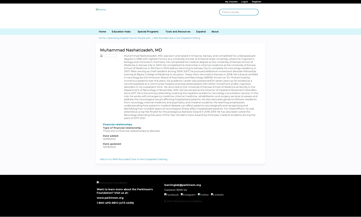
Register (256, 2)
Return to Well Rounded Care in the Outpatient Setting (133, 159)
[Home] (113, 9)
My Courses (231, 2)
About (215, 31)
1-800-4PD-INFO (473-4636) (115, 202)
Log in (244, 2)
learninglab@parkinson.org (182, 185)
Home (102, 31)
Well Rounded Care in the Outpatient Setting (177, 38)
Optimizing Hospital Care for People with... (129, 38)
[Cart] (264, 3)
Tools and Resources (178, 31)
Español (201, 31)
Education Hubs (121, 31)
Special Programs (148, 31)
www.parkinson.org (110, 197)
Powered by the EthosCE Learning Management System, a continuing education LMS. (255, 212)
